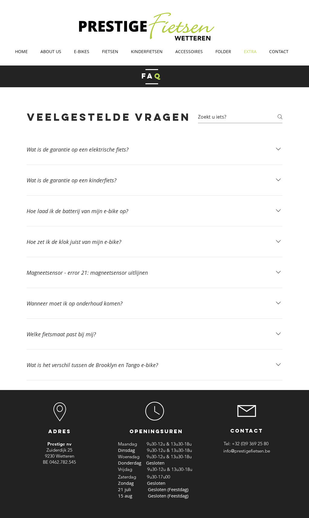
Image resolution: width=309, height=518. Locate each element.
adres (59, 431)
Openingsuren (156, 431)
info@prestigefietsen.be (246, 451)
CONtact (246, 430)
